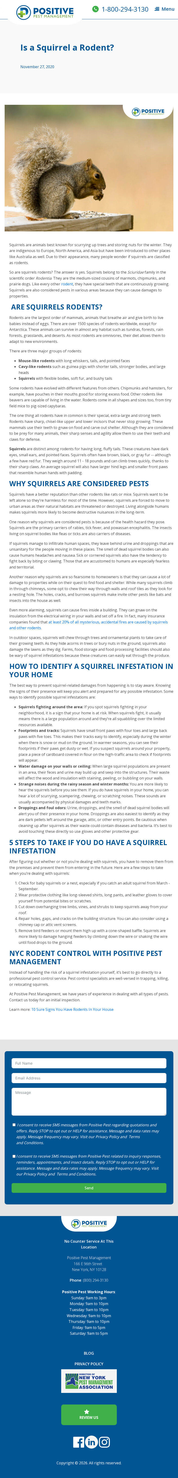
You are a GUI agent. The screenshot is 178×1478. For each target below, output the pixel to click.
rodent (67, 284)
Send (89, 1188)
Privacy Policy (107, 1136)
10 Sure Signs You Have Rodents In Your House (72, 1009)
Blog (89, 1353)
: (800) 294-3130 (89, 1280)
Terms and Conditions (76, 1174)
